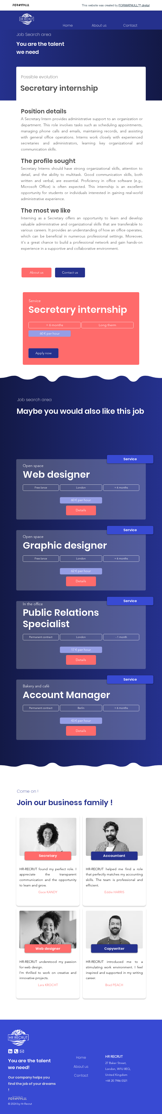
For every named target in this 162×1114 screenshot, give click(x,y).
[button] (70, 272)
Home (81, 1057)
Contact (81, 1075)
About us (81, 1066)
